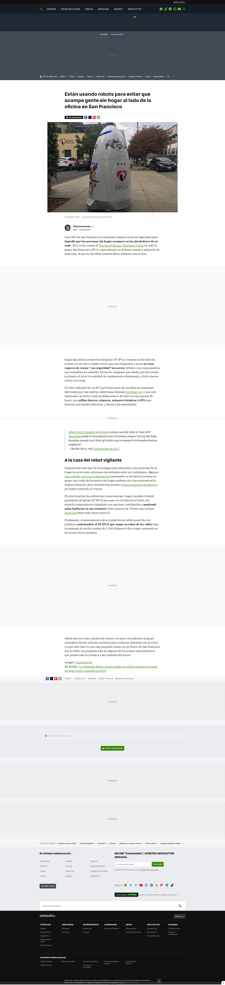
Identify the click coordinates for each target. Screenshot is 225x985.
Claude (113, 843)
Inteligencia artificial (99, 871)
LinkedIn (167, 885)
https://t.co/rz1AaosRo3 (81, 432)
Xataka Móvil (45, 932)
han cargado (72, 476)
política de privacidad (150, 869)
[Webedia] (179, 2)
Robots (93, 678)
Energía (68, 866)
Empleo (68, 876)
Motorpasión (131, 928)
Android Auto (158, 76)
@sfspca (103, 432)
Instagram (174, 9)
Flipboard (94, 117)
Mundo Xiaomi (46, 945)
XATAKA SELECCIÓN (70, 8)
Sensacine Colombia (87, 966)
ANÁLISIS (51, 8)
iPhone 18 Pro (151, 843)
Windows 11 (95, 876)
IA (168, 76)
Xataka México (46, 961)
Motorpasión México (131, 962)
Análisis (68, 861)
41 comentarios (75, 117)
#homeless (74, 436)
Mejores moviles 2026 (67, 843)
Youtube (179, 9)
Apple (42, 871)
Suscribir (157, 864)
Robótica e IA (80, 678)
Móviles (43, 866)
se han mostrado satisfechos (139, 484)
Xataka (43, 928)
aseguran (70, 513)
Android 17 (102, 843)
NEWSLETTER (134, 8)
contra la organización (95, 476)
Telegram (170, 9)
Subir (177, 916)
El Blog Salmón (174, 928)
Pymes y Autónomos (173, 933)
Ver (114, 748)
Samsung (69, 871)
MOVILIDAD (103, 8)
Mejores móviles (135, 76)
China (72, 76)
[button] (83, 226)
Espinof (86, 932)
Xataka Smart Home (45, 940)
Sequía (81, 76)
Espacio (93, 861)
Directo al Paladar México (111, 962)
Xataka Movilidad (97, 866)
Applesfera (44, 935)
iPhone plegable (87, 843)
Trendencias (152, 928)
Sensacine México (90, 961)
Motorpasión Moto (133, 932)
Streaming (44, 861)
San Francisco (107, 678)
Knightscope (134, 392)
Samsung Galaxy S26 (116, 76)
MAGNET (118, 8)
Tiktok (165, 9)
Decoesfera (152, 932)
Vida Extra (66, 932)
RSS (157, 885)
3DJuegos (66, 928)
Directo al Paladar (111, 928)
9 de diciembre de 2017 (106, 448)
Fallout (90, 76)
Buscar (180, 905)
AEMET (63, 76)
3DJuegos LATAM (68, 961)
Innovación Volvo (117, 34)
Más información (132, 982)
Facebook (85, 117)
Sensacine (87, 928)
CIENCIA (89, 8)
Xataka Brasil (45, 965)
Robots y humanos (126, 678)
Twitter (183, 9)
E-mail (98, 117)
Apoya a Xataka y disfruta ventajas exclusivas (157, 895)
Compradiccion (153, 935)
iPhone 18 (100, 76)
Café (147, 76)
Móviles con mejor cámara (131, 843)
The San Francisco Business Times (121, 245)
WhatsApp (161, 9)
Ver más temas (48, 886)
